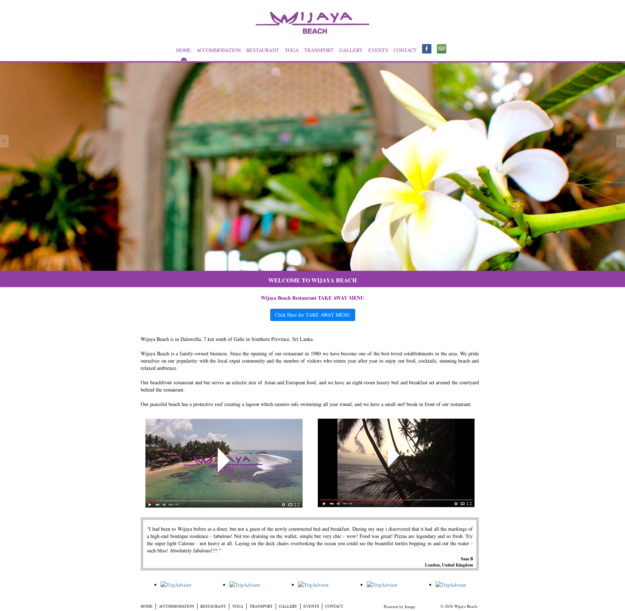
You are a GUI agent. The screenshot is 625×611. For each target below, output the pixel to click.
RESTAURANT (262, 50)
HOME (183, 50)
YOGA (292, 50)
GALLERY (351, 50)
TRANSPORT (319, 50)
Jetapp (410, 606)
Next (620, 141)
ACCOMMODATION (218, 50)
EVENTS (378, 50)
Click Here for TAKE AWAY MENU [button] (312, 314)
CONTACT (405, 50)
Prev (4, 141)
